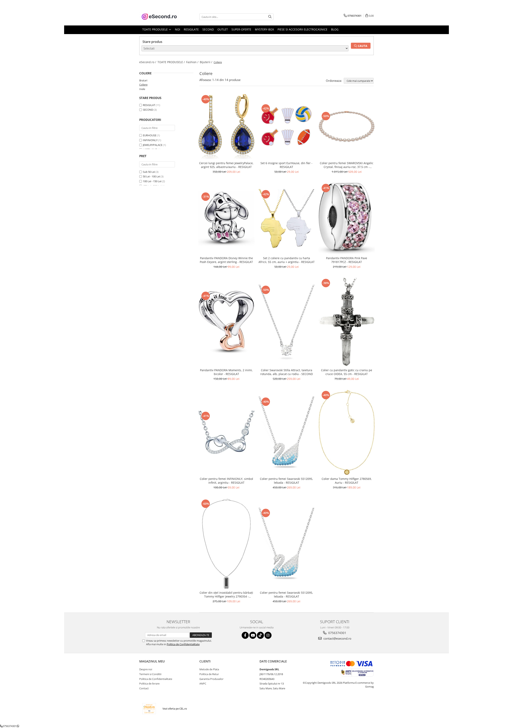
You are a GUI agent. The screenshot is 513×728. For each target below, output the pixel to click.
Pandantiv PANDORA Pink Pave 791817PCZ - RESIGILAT (346, 260)
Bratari (143, 80)
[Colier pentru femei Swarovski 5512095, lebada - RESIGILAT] (287, 432)
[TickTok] (260, 635)
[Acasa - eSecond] (159, 16)
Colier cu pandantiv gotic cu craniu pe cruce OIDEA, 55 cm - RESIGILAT (346, 372)
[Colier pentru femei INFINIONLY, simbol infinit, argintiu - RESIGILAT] (226, 432)
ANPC (202, 683)
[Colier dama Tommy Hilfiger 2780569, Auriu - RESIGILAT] (347, 432)
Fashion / (192, 62)
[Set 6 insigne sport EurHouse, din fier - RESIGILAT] (287, 126)
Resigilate (191, 29)
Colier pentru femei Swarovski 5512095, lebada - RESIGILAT (286, 480)
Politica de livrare (149, 683)
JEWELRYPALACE (152, 145)
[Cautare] (270, 16)
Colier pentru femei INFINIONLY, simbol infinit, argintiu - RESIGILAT (226, 480)
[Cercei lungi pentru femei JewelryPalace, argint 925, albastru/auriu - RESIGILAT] (226, 126)
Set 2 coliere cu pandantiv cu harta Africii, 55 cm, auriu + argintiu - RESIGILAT (287, 260)
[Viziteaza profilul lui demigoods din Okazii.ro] (149, 708)
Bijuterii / (206, 62)
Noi (177, 29)
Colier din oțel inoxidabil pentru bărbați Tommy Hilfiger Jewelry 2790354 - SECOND (226, 594)
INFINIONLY (150, 140)
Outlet (222, 29)
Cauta (362, 46)
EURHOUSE (149, 135)
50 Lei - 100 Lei (151, 176)
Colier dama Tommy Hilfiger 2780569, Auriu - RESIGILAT (347, 480)
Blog (334, 29)
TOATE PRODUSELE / (172, 62)
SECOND (148, 109)
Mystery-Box (264, 29)
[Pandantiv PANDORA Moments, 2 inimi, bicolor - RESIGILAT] (226, 322)
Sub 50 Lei (149, 172)
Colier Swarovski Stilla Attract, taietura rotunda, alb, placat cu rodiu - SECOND (286, 372)
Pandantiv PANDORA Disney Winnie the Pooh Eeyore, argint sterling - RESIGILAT (226, 260)
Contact (144, 688)
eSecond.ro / (148, 62)
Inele (142, 89)
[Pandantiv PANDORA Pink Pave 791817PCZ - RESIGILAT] (347, 218)
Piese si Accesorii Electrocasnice (302, 29)
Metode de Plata (209, 669)
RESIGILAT (149, 105)
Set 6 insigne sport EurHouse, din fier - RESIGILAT (286, 165)
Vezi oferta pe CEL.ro (175, 708)
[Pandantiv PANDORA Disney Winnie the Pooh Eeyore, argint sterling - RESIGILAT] (226, 218)
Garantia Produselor (211, 679)
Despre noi (145, 669)
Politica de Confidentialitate (183, 644)
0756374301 (336, 633)
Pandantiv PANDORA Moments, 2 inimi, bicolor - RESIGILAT (226, 372)
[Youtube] (252, 635)
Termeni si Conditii (150, 674)
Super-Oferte (241, 29)
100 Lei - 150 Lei (152, 181)
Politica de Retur (209, 674)
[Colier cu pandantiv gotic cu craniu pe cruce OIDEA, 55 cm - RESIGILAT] (347, 322)
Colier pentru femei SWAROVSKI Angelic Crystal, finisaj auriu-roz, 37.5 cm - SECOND (346, 165)
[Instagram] (268, 635)
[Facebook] (245, 635)
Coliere (143, 84)
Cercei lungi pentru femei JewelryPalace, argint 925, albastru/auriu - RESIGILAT (226, 165)
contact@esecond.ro (337, 638)
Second (208, 29)
